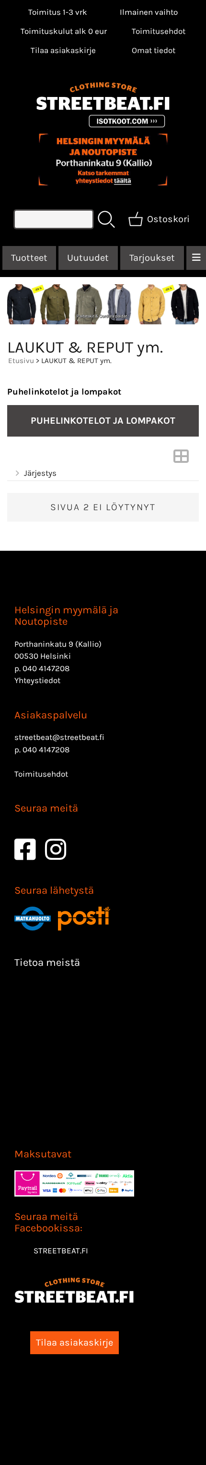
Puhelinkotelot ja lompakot (64, 391)
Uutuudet (88, 257)
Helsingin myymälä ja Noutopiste (66, 616)
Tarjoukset (152, 257)
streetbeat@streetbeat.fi (59, 737)
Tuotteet (29, 257)
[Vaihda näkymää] (181, 459)
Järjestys (40, 473)
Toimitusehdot (158, 31)
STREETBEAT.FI (61, 1250)
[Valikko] (196, 258)
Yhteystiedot (37, 680)
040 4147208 (46, 668)
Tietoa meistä (47, 962)
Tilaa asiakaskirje (63, 50)
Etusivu (21, 360)
